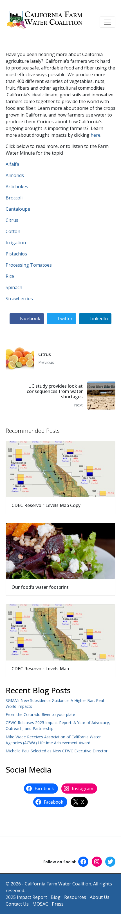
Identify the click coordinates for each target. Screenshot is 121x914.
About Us (99, 897)
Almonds (15, 175)
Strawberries (19, 299)
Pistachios (16, 254)
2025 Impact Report (26, 897)
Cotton (13, 231)
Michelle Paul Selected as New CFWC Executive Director (56, 750)
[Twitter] (110, 862)
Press (58, 904)
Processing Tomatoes (29, 265)
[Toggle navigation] (107, 22)
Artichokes (17, 186)
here (95, 135)
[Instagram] (97, 862)
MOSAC (40, 904)
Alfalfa (12, 164)
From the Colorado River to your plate (40, 714)
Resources (75, 897)
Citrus (12, 220)
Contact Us (17, 904)
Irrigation (16, 242)
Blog (55, 897)
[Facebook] (83, 862)
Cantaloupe (18, 209)
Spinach (14, 287)
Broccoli (14, 198)
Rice (10, 276)
